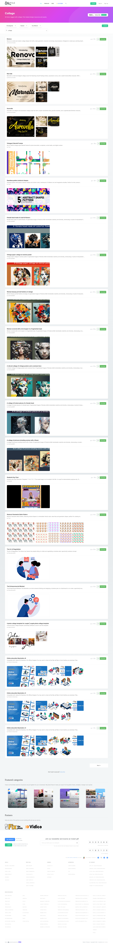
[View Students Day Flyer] (56, 492)
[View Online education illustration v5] (56, 706)
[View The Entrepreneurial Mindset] (56, 601)
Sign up (106, 3)
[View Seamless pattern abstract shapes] (56, 195)
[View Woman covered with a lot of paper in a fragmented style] (56, 344)
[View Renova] (56, 52)
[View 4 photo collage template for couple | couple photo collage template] (56, 637)
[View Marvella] (56, 87)
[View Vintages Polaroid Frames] (56, 158)
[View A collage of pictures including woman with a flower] (56, 455)
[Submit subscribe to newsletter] (77, 843)
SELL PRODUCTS (10, 839)
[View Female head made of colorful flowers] (56, 232)
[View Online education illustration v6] (56, 672)
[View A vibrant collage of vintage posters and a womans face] (56, 381)
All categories (11, 26)
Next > (99, 765)
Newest (24, 26)
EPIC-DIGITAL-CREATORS (72, 857)
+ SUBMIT (9, 844)
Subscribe (62, 772)
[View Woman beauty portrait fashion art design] (56, 306)
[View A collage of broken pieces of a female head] (56, 418)
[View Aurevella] (56, 122)
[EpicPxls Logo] (10, 3)
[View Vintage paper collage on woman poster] (56, 269)
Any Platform (36, 26)
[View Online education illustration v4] (56, 741)
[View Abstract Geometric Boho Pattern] (56, 528)
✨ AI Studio (59, 3)
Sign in (100, 3)
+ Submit (105, 25)
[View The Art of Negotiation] (56, 564)
